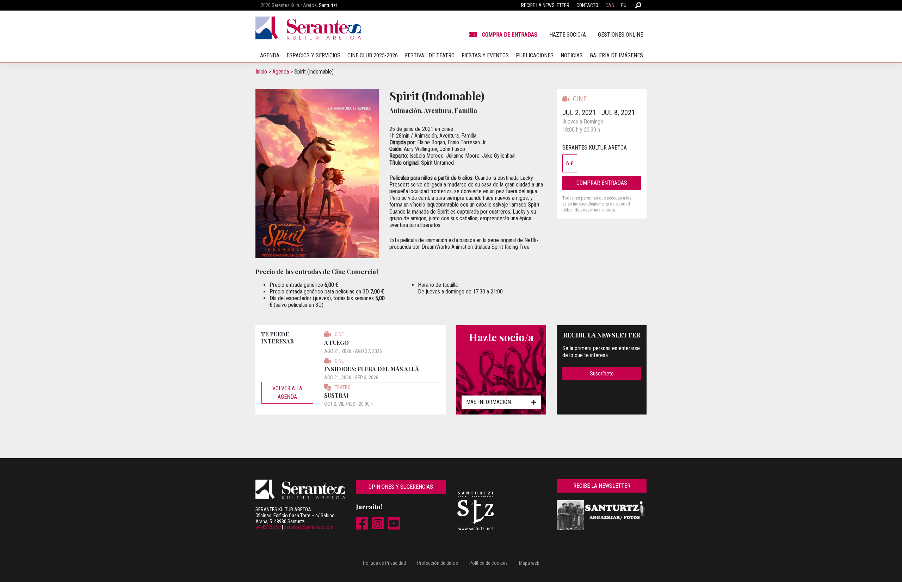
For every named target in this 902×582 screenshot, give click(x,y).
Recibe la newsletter (545, 5)
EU (623, 5)
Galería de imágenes (616, 55)
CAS (609, 5)
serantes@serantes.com (308, 527)
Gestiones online (620, 34)
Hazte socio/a (567, 34)
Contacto (587, 5)
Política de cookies (488, 563)
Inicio (261, 71)
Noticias (572, 55)
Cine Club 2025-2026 (372, 55)
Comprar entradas (601, 182)
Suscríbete (602, 373)
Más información (488, 402)
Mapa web (529, 563)
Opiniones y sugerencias (401, 486)
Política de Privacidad (384, 563)
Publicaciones (535, 55)
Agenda (280, 71)
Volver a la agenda (287, 392)
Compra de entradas (509, 34)
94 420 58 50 (268, 527)
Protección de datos (437, 563)
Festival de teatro (430, 55)
